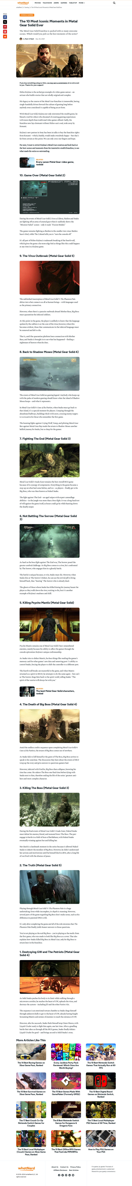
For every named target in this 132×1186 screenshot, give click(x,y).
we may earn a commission (57, 83)
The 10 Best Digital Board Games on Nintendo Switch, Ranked (101, 1094)
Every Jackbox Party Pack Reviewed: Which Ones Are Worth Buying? (66, 1065)
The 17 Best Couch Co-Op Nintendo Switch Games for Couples (31, 1123)
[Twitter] (62, 1175)
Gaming (26, 7)
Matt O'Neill (29, 39)
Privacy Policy (75, 1167)
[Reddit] (5, 36)
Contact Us (64, 1167)
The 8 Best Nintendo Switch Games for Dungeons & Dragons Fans (66, 1123)
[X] (5, 22)
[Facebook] (59, 1175)
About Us (55, 1167)
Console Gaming (27, 15)
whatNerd (19, 7)
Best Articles (74, 1170)
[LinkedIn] (69, 1175)
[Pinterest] (66, 1175)
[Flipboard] (73, 1175)
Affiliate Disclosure (60, 1170)
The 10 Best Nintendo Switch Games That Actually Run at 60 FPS (100, 1065)
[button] (114, 2)
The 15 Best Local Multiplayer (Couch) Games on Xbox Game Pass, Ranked (31, 1152)
